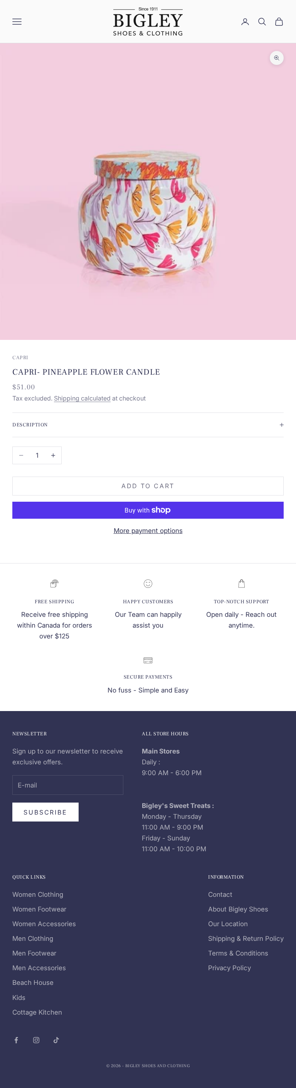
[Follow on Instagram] (36, 1040)
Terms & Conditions (238, 953)
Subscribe (45, 812)
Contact (220, 894)
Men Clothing (32, 938)
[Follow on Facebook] (16, 1040)
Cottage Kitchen (37, 1012)
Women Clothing (37, 894)
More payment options (148, 531)
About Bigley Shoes (238, 909)
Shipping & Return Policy (246, 938)
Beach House (33, 982)
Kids (18, 997)
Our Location (228, 924)
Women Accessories (44, 924)
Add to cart (148, 486)
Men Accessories (39, 968)
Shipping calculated (82, 398)
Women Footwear (39, 909)
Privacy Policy (229, 968)
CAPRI (20, 357)
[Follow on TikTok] (56, 1040)
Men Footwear (34, 953)
